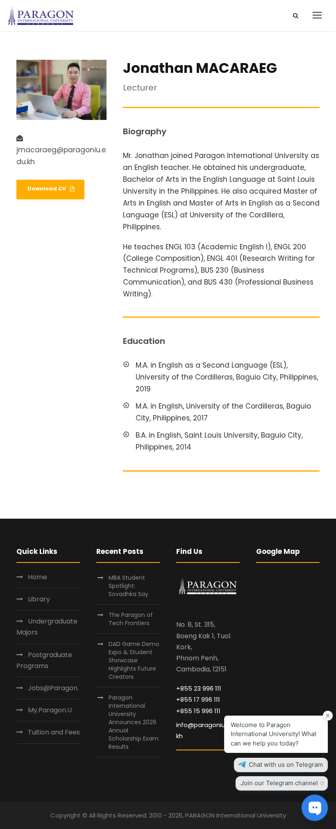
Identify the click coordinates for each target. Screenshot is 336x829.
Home (37, 577)
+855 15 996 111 (198, 711)
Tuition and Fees (54, 732)
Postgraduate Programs (44, 660)
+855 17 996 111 (198, 699)
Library (39, 599)
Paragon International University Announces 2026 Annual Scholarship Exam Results (134, 722)
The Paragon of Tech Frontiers (131, 619)
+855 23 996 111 (198, 688)
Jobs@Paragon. (53, 688)
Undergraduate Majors (46, 627)
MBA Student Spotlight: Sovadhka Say (128, 586)
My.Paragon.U (50, 710)
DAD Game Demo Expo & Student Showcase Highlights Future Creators (134, 660)
